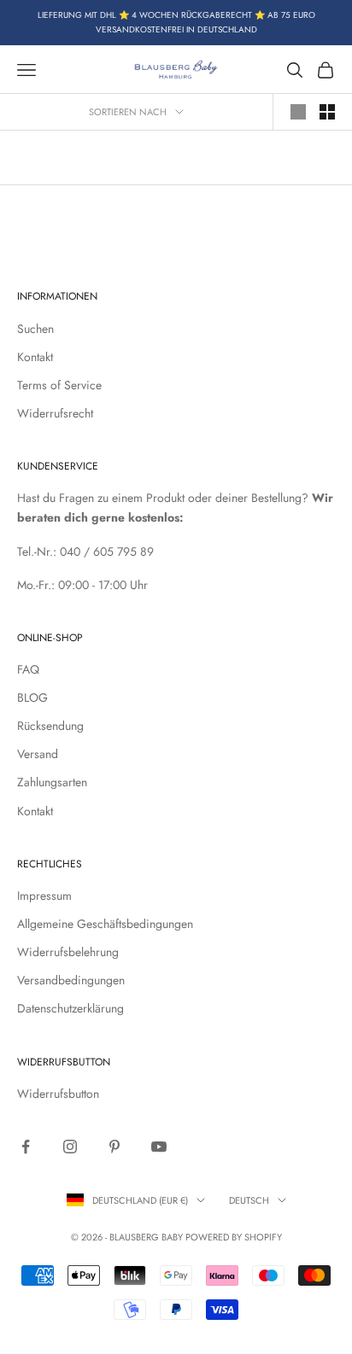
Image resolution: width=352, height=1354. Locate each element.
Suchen (35, 328)
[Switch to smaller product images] (327, 112)
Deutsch (249, 1200)
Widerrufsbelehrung (68, 951)
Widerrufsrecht (55, 413)
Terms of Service (59, 385)
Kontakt (35, 356)
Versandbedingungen (71, 980)
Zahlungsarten (52, 782)
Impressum (44, 895)
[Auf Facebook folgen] (25, 1146)
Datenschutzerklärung (70, 1008)
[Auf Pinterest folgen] (114, 1146)
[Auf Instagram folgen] (70, 1146)
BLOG (32, 697)
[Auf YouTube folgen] (158, 1146)
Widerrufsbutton (58, 1093)
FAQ (28, 669)
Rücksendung (50, 725)
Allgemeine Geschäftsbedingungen (105, 923)
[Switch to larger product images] (298, 112)
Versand (37, 753)
